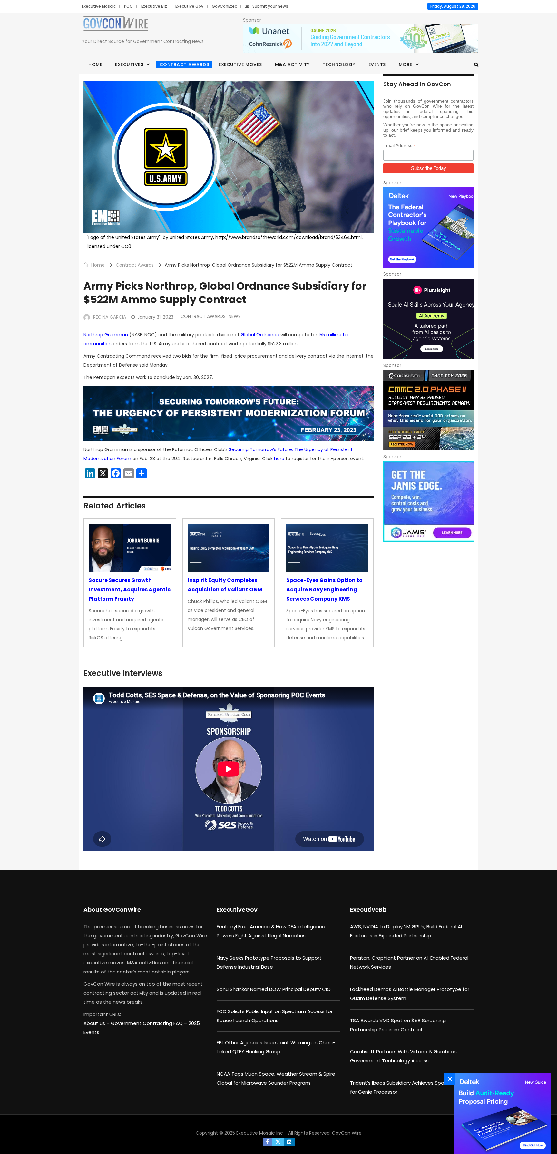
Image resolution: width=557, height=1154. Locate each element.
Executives (129, 64)
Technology (339, 64)
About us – (97, 1023)
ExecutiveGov (237, 909)
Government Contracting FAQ (147, 1023)
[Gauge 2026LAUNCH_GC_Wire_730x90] (360, 38)
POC (128, 6)
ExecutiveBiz (368, 909)
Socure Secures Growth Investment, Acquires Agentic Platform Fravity (130, 590)
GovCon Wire (347, 1133)
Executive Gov (189, 6)
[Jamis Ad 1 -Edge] (428, 501)
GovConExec (224, 6)
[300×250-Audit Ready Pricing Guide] (500, 1113)
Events (377, 64)
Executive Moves (240, 64)
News (235, 316)
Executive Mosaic (99, 6)
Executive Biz (154, 6)
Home (95, 64)
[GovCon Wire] (116, 25)
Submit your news (270, 6)
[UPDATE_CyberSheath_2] (428, 410)
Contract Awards (184, 64)
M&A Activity (292, 64)
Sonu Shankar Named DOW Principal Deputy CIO (274, 989)
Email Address (399, 146)
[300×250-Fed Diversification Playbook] (428, 227)
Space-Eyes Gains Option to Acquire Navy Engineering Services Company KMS (324, 590)
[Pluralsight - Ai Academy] (428, 319)
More (405, 64)
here (279, 458)
